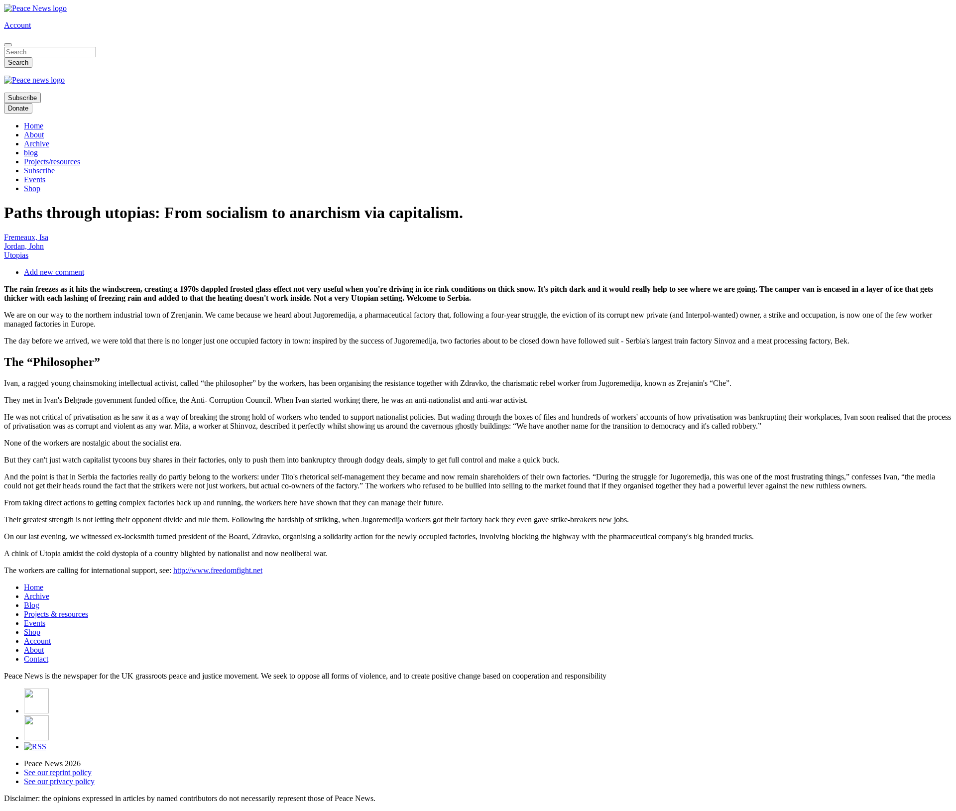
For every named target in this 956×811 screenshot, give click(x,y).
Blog (31, 605)
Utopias (16, 255)
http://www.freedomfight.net (217, 570)
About (34, 134)
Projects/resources (52, 161)
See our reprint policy (58, 772)
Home (33, 125)
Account (17, 25)
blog (31, 152)
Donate (18, 108)
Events (34, 179)
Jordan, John (24, 246)
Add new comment (54, 272)
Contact (36, 659)
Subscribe (22, 98)
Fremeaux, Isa (26, 237)
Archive (36, 143)
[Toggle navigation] (8, 44)
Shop (32, 188)
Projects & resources (56, 614)
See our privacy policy (59, 781)
